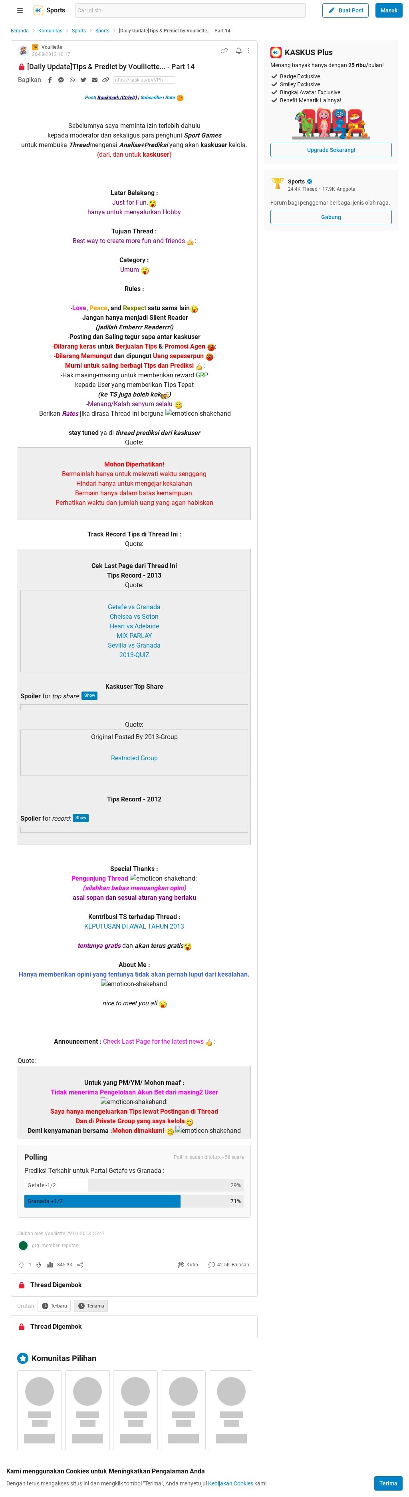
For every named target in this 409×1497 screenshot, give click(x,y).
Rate (170, 97)
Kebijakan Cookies (230, 1483)
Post (90, 97)
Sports (79, 31)
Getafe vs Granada (134, 607)
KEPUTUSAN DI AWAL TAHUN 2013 (134, 926)
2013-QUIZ (134, 655)
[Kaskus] (38, 10)
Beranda (20, 31)
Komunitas (50, 31)
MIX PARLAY (134, 636)
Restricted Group (134, 758)
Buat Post (351, 10)
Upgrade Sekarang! (331, 150)
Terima (388, 1483)
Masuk (389, 10)
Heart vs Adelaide (134, 626)
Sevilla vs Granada (134, 645)
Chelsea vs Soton (134, 616)
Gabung (331, 217)
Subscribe (150, 97)
